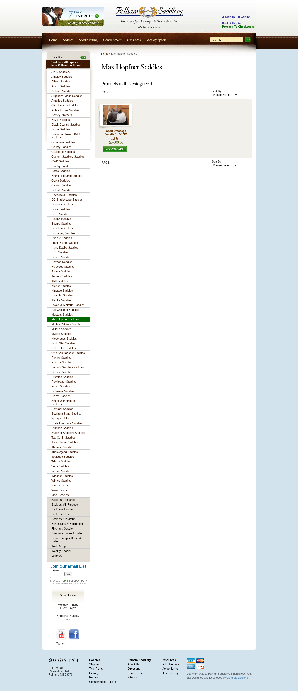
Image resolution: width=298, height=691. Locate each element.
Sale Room (58, 57)
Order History (170, 673)
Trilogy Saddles (61, 461)
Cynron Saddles (61, 185)
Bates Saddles (60, 171)
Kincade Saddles (62, 290)
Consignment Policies (103, 681)
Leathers (56, 555)
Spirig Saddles (60, 418)
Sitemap (133, 677)
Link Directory (170, 664)
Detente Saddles (61, 190)
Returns (94, 677)
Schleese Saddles (62, 391)
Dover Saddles (60, 209)
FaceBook (74, 634)
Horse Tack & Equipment (67, 523)
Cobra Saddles (60, 180)
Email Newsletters (63, 583)
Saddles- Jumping (62, 509)
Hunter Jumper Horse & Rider (66, 539)
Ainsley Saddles (61, 76)
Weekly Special (61, 551)
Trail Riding (58, 546)
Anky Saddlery (60, 72)
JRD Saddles (59, 281)
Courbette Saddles (63, 151)
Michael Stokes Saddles (66, 324)
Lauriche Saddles (62, 295)
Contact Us (135, 673)
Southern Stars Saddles (66, 413)
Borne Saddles (60, 129)
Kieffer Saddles (61, 285)
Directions (134, 668)
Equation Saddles (62, 228)
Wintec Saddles (61, 480)
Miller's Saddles (61, 329)
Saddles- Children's (63, 519)
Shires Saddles (61, 396)
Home (104, 53)
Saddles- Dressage (63, 499)
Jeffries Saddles (61, 276)
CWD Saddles (60, 161)
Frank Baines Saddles (65, 242)
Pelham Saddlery (139, 660)
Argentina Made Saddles (66, 96)
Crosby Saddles (61, 166)
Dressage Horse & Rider (66, 533)
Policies (94, 660)
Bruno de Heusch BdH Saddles (65, 136)
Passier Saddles (61, 362)
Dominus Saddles (62, 204)
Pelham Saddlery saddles (67, 367)
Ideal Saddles (60, 495)
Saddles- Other (60, 514)
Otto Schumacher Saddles (68, 353)
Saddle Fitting (88, 39)
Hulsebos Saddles (62, 266)
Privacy (94, 673)
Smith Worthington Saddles (63, 402)
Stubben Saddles (62, 428)
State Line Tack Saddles (66, 423)
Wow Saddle (59, 490)
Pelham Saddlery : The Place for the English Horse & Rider (148, 15)
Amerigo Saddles (62, 100)
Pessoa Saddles (61, 372)
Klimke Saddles (61, 300)
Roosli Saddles (60, 386)
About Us (133, 664)
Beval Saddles (60, 119)
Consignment (112, 39)
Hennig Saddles (61, 257)
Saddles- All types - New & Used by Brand (66, 64)
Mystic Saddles (61, 333)
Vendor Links (170, 668)
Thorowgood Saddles (64, 452)
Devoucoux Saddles (64, 195)
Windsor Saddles (62, 475)
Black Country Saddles (65, 124)
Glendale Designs (237, 677)
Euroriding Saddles (63, 233)
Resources (169, 660)
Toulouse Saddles (62, 456)
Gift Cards (134, 39)
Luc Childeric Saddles (65, 309)
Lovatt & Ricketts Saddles (68, 305)
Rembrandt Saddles (63, 381)
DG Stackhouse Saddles (67, 199)
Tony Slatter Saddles (64, 442)
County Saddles (61, 147)
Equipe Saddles (61, 223)
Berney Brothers (61, 115)
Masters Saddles (62, 314)
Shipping (94, 664)
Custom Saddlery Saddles (67, 156)
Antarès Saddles (61, 91)
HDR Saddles (60, 252)
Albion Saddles (60, 81)
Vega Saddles (60, 466)
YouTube (61, 634)
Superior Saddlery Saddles (68, 432)
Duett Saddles (60, 214)
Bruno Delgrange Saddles (67, 175)
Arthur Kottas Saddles (65, 110)
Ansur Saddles (60, 86)
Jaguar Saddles (61, 271)
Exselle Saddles (61, 238)
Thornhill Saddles (62, 447)
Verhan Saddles (61, 471)
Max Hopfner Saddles (65, 319)
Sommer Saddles (62, 408)
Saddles (68, 39)
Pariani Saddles (61, 357)
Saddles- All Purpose (64, 504)
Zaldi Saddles (60, 485)
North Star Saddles (63, 343)
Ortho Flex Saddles (63, 348)
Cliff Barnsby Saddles (65, 105)
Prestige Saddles (62, 376)
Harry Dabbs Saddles (64, 247)
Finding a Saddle (62, 528)
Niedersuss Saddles (64, 338)
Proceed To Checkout (236, 26)
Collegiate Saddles (63, 142)
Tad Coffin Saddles (63, 437)
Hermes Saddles (61, 262)
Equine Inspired (61, 218)
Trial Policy (96, 668)
